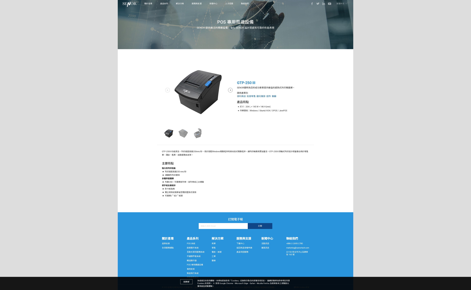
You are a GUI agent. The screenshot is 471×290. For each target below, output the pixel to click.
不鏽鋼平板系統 (194, 256)
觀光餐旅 (261, 96)
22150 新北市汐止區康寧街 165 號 (297, 253)
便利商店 (241, 96)
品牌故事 (166, 243)
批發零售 (251, 96)
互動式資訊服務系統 (195, 252)
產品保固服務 (242, 252)
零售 (214, 248)
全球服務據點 (168, 248)
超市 (268, 96)
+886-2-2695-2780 (294, 243)
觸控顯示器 (192, 260)
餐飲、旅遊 (217, 252)
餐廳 (274, 96)
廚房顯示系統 (193, 248)
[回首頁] (130, 3)
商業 (214, 243)
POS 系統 (191, 243)
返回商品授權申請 (244, 248)
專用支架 (191, 269)
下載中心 (240, 243)
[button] (230, 90)
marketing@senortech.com (297, 248)
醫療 (214, 260)
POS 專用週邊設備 (195, 265)
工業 (214, 256)
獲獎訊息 (265, 248)
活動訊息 (265, 243)
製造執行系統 (193, 273)
